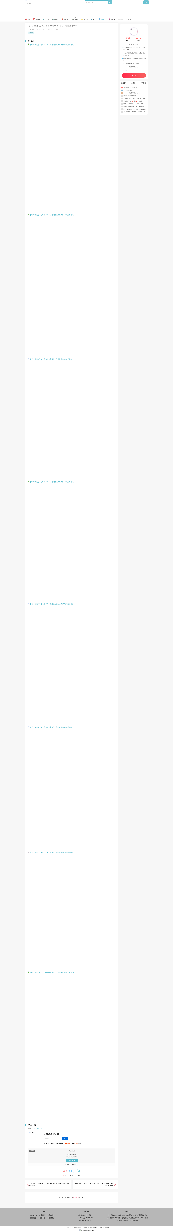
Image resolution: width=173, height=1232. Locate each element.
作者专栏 (134, 75)
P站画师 (55, 2)
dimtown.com (38, 1128)
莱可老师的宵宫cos (127, 90)
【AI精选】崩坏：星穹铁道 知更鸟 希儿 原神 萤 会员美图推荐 (137, 98)
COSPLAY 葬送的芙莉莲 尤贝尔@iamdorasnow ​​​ (134, 93)
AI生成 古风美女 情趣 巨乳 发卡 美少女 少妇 (133, 112)
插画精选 (33, 1218)
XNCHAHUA (89, 1220)
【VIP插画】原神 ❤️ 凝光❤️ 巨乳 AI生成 (132, 101)
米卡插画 (32, 29)
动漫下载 (67, 2)
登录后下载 (72, 1160)
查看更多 (125, 70)
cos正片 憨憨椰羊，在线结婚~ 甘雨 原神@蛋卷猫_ (134, 59)
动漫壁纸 (42, 1215)
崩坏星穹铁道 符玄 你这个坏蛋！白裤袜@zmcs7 (134, 109)
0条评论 (56, 29)
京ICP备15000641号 (103, 1227)
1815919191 (89, 1218)
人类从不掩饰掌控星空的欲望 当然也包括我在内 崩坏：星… (134, 54)
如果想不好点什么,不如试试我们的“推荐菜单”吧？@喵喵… (134, 49)
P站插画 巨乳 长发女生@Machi (130, 95)
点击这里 (76, 1197)
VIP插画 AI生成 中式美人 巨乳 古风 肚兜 (132, 103)
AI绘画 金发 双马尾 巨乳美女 (129, 87)
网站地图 (94, 1227)
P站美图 (61, 2)
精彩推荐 (42, 2)
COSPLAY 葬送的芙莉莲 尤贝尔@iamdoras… (134, 67)
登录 (146, 2)
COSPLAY (49, 2)
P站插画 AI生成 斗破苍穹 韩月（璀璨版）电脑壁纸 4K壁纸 (136, 106)
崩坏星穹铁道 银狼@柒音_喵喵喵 (131, 63)
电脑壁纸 (51, 1218)
